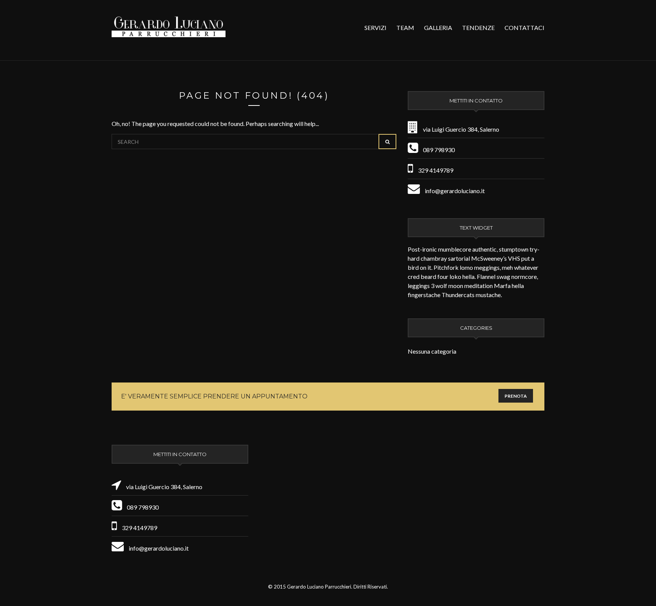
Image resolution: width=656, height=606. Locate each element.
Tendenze (478, 27)
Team (405, 27)
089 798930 (439, 149)
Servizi (375, 27)
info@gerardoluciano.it (455, 190)
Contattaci (524, 27)
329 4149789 (435, 170)
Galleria (438, 27)
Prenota (516, 396)
